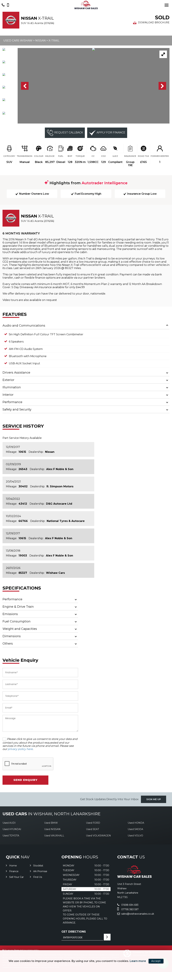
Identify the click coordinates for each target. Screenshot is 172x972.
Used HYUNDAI (12, 829)
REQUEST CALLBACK (68, 132)
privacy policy (32, 950)
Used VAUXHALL (54, 835)
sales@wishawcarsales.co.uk (137, 913)
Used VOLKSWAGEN (98, 835)
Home (13, 865)
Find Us (37, 877)
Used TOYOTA (11, 835)
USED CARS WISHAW (17, 40)
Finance (13, 871)
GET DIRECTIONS (73, 931)
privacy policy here (20, 749)
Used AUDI (9, 822)
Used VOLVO (135, 835)
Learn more (138, 961)
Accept (156, 961)
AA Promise (40, 871)
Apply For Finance (111, 132)
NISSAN (40, 40)
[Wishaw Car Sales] (86, 5)
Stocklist (38, 865)
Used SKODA (135, 829)
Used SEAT (92, 829)
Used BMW (51, 822)
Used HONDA (136, 822)
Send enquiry (25, 780)
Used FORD (93, 822)
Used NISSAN (52, 829)
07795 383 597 (130, 909)
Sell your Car (16, 877)
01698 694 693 (129, 904)
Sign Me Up (153, 799)
